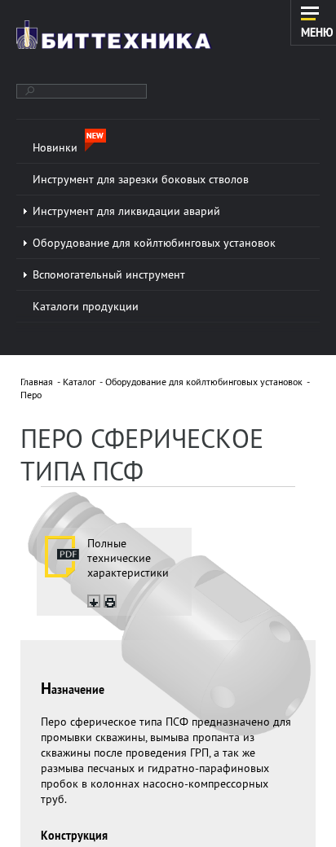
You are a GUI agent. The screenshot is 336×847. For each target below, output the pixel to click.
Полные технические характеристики (128, 558)
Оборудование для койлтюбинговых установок (204, 381)
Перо (31, 394)
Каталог (79, 381)
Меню (317, 31)
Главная (36, 381)
